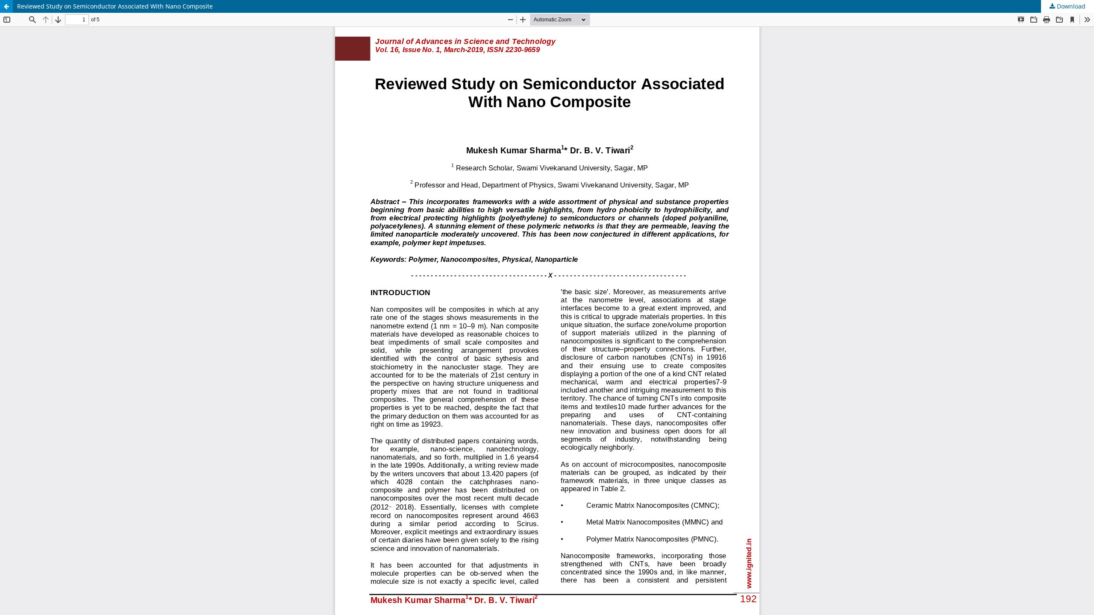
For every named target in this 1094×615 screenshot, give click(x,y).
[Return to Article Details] (6, 6)
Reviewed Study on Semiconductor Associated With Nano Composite (115, 6)
